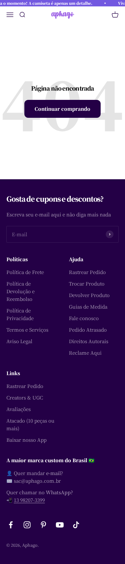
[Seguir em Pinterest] (43, 524)
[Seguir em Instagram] (27, 524)
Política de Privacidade (20, 314)
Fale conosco (84, 318)
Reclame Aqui (85, 352)
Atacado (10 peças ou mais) (30, 424)
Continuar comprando (62, 108)
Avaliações (18, 409)
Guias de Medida (88, 306)
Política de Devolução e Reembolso (20, 291)
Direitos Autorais (88, 341)
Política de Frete (25, 272)
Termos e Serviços (27, 329)
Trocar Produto (86, 283)
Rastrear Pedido (87, 272)
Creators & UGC (24, 397)
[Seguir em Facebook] (10, 524)
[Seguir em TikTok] (76, 524)
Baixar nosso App (26, 439)
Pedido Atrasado (88, 329)
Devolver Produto (89, 295)
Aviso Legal (19, 341)
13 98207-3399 (29, 499)
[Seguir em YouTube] (59, 524)
